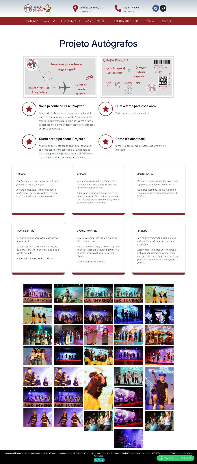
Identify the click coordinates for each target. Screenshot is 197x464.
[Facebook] (155, 8)
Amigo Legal (50, 21)
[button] (175, 458)
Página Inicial (32, 21)
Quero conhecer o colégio (126, 21)
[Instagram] (163, 8)
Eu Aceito (99, 460)
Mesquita (149, 21)
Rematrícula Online (70, 21)
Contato (166, 21)
